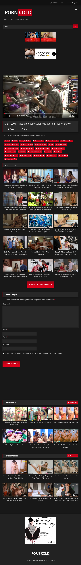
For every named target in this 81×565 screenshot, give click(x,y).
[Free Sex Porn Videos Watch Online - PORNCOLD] (40, 13)
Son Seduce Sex (28, 148)
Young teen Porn (12, 159)
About (12, 129)
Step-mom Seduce (43, 148)
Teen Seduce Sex (59, 148)
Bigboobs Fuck (11, 152)
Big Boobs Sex (26, 141)
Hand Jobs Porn (28, 144)
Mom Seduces (40, 155)
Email (5, 337)
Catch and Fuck (67, 141)
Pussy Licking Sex (12, 148)
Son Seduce (64, 155)
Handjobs (49, 152)
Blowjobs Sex (39, 141)
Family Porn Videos (36, 152)
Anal (8, 141)
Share (26, 129)
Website (6, 344)
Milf (52, 144)
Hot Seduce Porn (12, 155)
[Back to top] (74, 559)
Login (68, 3)
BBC (15, 141)
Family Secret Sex (12, 144)
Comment (6, 304)
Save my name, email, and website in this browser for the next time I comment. (34, 353)
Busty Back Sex (53, 141)
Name (5, 330)
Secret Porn (52, 155)
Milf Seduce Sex (26, 155)
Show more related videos (40, 284)
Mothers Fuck (62, 144)
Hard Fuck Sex (41, 144)
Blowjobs (22, 152)
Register (75, 3)
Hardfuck (58, 152)
